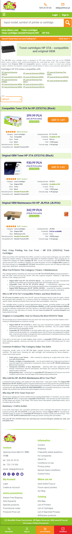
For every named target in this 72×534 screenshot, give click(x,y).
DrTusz (16, 144)
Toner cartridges (29, 30)
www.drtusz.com (10, 30)
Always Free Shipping (12, 497)
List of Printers (44, 505)
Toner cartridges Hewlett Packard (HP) (20, 33)
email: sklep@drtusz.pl (13, 469)
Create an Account (11, 487)
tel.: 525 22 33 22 (11, 460)
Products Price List (11, 512)
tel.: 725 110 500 (10, 464)
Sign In (65, 15)
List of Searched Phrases (49, 512)
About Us (42, 459)
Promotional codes (11, 508)
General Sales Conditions (49, 470)
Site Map (42, 501)
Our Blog (41, 491)
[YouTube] (21, 474)
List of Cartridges (45, 508)
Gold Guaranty (9, 501)
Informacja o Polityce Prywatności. (36, 523)
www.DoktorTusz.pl (46, 484)
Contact (41, 445)
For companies (44, 456)
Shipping (42, 448)
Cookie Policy (44, 474)
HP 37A (45, 33)
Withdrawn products (47, 515)
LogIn (55, 15)
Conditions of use (46, 463)
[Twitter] (13, 474)
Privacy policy (44, 466)
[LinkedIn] (17, 474)
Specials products (11, 505)
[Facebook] (4, 474)
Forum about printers (47, 487)
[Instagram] (8, 474)
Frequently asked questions (50, 452)
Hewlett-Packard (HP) (21, 192)
